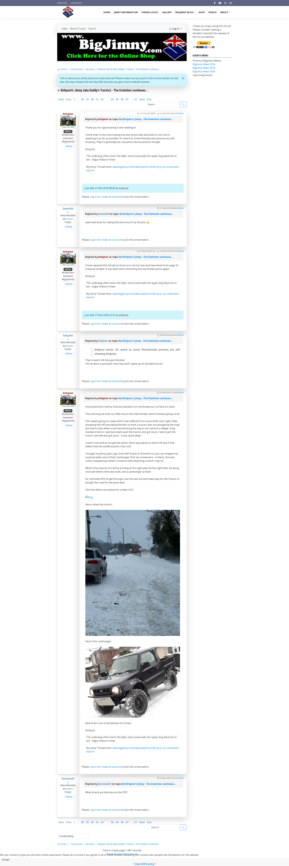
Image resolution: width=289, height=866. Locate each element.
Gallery (167, 12)
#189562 (180, 113)
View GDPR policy (144, 864)
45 (117, 99)
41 (97, 99)
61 (135, 99)
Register (62, 3)
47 (127, 99)
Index (65, 28)
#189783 (180, 335)
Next (142, 99)
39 (87, 99)
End (149, 99)
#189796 (180, 392)
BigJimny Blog (185, 13)
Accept (5, 859)
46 (122, 99)
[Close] (182, 78)
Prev (68, 99)
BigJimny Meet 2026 (204, 71)
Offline (68, 131)
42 (102, 99)
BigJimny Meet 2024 (204, 64)
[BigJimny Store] (122, 46)
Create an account (111, 196)
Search (92, 28)
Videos (212, 12)
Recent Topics (78, 28)
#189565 (180, 208)
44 (112, 99)
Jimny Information (126, 12)
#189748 (180, 251)
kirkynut (68, 114)
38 (82, 99)
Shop (202, 12)
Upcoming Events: (203, 75)
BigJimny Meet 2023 (204, 67)
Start (61, 99)
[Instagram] (225, 3)
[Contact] (230, 3)
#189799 (180, 778)
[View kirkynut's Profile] (68, 120)
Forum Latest (149, 12)
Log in (93, 196)
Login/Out (76, 3)
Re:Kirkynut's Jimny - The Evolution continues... (146, 119)
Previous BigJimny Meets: (207, 60)
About (225, 13)
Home (106, 12)
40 (92, 99)
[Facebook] (215, 3)
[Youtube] (220, 3)
